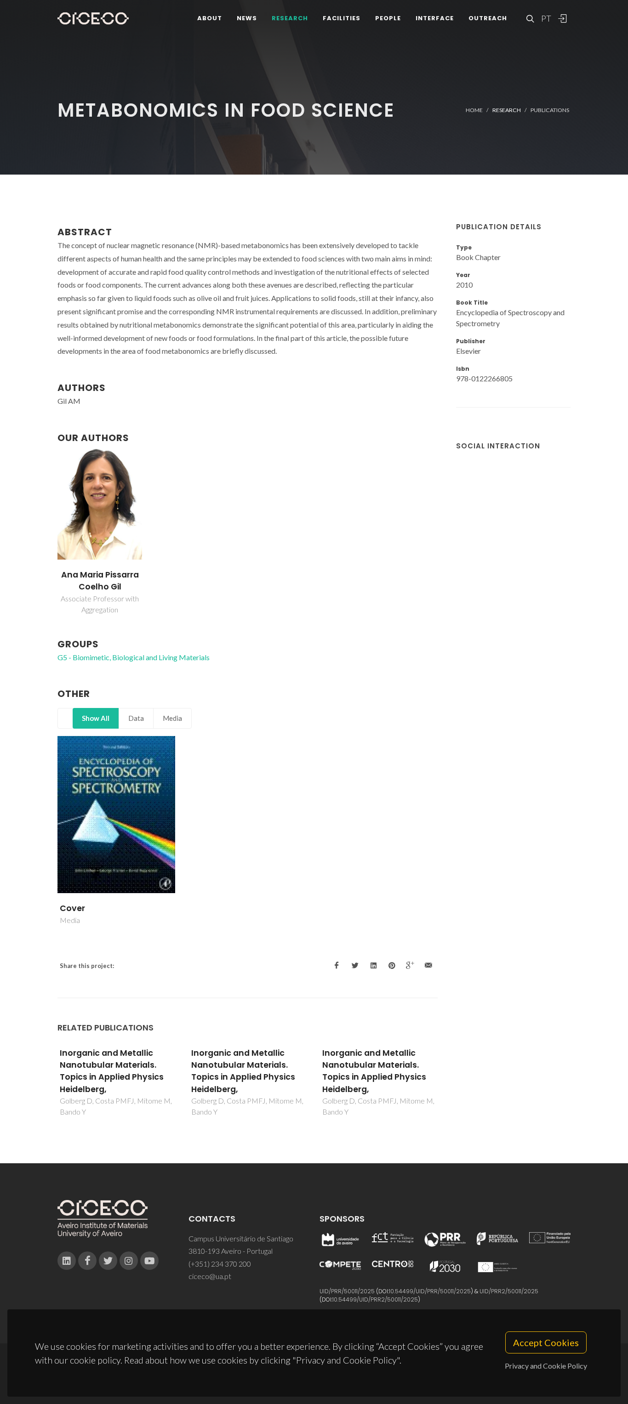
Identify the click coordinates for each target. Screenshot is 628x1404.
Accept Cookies (546, 1342)
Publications (550, 110)
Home (474, 110)
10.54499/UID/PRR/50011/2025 (430, 1291)
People (388, 18)
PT (545, 18)
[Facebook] (87, 1260)
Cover (72, 908)
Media (172, 718)
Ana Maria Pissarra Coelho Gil (100, 580)
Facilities (341, 18)
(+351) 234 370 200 (219, 1263)
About (209, 18)
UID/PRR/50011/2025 (347, 1291)
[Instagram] (129, 1260)
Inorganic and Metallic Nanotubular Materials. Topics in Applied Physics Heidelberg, (112, 1071)
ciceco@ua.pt (209, 1276)
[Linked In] (66, 1260)
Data (136, 718)
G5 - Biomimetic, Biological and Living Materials (133, 657)
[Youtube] (149, 1260)
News (247, 18)
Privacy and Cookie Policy (546, 1365)
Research (290, 18)
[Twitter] (108, 1260)
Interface (435, 18)
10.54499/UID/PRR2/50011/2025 (375, 1299)
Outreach (487, 18)
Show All (95, 718)
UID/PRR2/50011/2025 (509, 1291)
